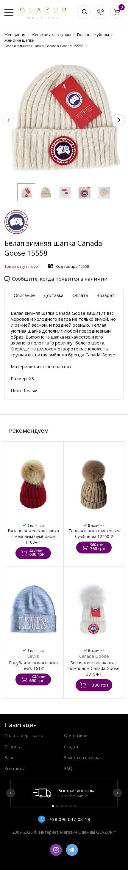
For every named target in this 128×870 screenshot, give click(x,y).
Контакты (14, 768)
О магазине (75, 735)
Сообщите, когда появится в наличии (60, 278)
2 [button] (57, 806)
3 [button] (62, 806)
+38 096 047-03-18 (69, 819)
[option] (64, 793)
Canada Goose (94, 656)
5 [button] (71, 806)
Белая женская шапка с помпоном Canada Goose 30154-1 (93, 668)
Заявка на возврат (83, 757)
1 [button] (53, 806)
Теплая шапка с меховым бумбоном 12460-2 (94, 533)
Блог (9, 757)
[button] (26, 192)
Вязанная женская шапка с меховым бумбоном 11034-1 (33, 536)
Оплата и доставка (23, 735)
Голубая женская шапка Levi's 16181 (33, 665)
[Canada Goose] (16, 235)
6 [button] (75, 806)
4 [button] (66, 806)
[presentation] (8, 119)
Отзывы (12, 746)
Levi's (33, 656)
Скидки (71, 746)
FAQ (68, 768)
